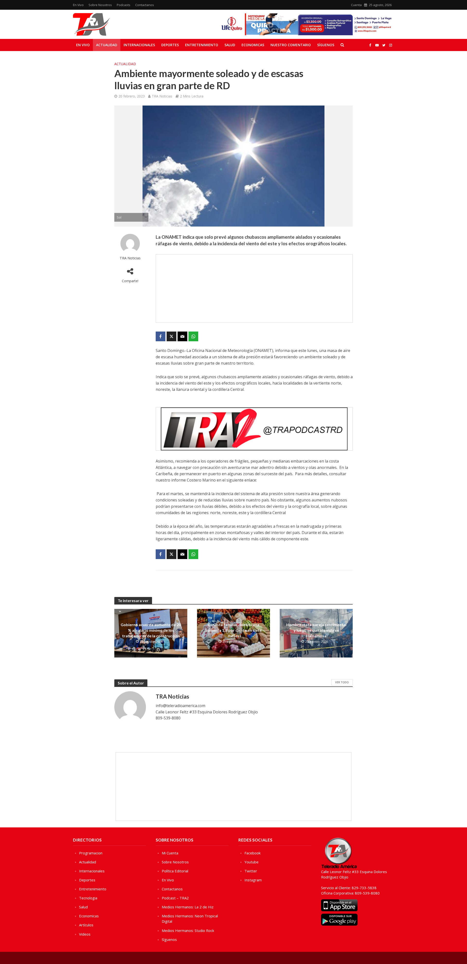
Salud (230, 45)
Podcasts (123, 5)
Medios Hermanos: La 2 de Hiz (188, 906)
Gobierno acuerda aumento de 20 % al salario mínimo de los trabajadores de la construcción (151, 630)
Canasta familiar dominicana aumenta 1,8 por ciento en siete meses (233, 630)
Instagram (253, 879)
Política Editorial (175, 870)
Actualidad (106, 45)
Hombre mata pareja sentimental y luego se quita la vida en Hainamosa (316, 630)
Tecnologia (88, 897)
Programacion (90, 852)
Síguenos (325, 45)
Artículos (86, 924)
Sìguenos (169, 939)
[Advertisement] (254, 288)
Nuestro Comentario (290, 45)
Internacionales (139, 45)
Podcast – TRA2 (175, 897)
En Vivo (78, 5)
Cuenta (356, 5)
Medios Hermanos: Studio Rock (188, 930)
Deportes (170, 45)
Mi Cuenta (170, 852)
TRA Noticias (162, 96)
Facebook (252, 852)
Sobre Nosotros (100, 5)
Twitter (250, 870)
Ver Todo (342, 682)
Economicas (253, 45)
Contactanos (144, 5)
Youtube (251, 861)
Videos (84, 934)
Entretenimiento (201, 45)
